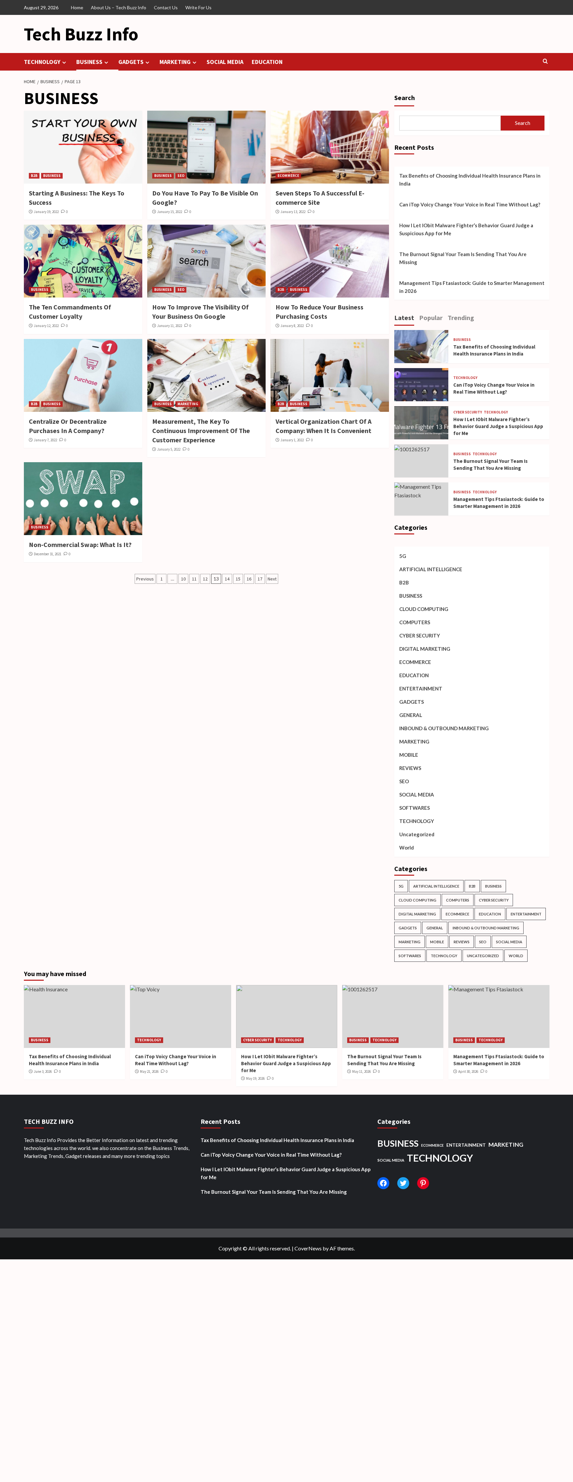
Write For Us (198, 7)
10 (183, 579)
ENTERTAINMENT (420, 688)
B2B (34, 175)
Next (272, 579)
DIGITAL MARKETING (424, 649)
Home (77, 7)
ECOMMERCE (288, 175)
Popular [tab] (431, 317)
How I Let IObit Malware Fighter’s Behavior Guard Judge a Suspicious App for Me (466, 229)
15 (238, 579)
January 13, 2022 (293, 211)
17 (260, 579)
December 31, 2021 (47, 554)
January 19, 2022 (46, 211)
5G (402, 556)
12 (205, 579)
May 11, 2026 (361, 1071)
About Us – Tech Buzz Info (118, 7)
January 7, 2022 (45, 440)
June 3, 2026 (43, 1071)
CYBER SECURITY (467, 412)
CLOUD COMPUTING (423, 609)
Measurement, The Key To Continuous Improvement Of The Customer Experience (201, 430)
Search (404, 97)
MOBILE (408, 755)
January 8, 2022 (292, 325)
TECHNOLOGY (42, 62)
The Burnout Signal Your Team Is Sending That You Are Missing (463, 258)
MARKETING (175, 62)
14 (227, 579)
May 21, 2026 (149, 1071)
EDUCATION (267, 62)
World (406, 848)
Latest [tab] (404, 317)
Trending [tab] (461, 317)
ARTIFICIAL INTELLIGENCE (430, 569)
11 (194, 579)
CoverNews (308, 1248)
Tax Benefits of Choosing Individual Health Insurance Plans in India (470, 180)
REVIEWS (410, 768)
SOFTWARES (414, 808)
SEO (180, 175)
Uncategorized (416, 834)
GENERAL (410, 715)
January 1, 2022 (292, 440)
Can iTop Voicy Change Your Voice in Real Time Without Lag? (469, 204)
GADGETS (131, 62)
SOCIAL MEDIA (225, 62)
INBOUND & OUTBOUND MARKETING (444, 728)
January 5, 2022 (168, 449)
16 (249, 579)
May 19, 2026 (255, 1078)
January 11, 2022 (169, 325)
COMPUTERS (414, 622)
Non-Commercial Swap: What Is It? (80, 544)
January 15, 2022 (169, 211)
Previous (145, 579)
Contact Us (166, 7)
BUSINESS (89, 62)
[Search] (545, 61)
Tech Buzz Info (81, 34)
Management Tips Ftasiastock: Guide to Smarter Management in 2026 (471, 287)
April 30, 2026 (468, 1071)
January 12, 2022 (46, 325)
